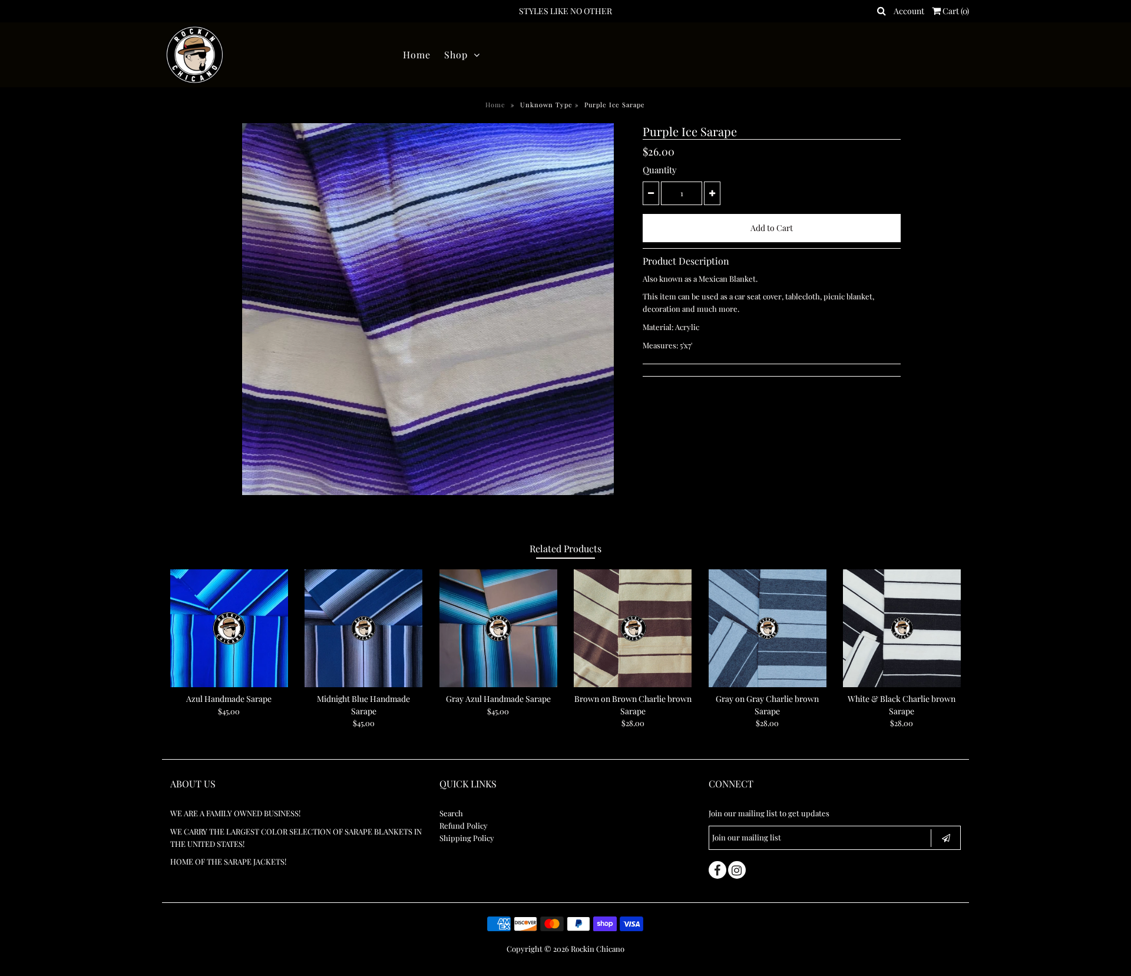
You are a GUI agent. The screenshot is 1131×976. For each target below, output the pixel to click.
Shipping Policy (466, 838)
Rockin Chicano (597, 949)
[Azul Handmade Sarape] (229, 628)
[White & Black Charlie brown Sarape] (902, 628)
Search (451, 813)
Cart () (955, 11)
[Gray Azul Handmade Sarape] (498, 628)
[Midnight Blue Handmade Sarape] (363, 628)
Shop (456, 54)
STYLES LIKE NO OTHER (565, 11)
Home (417, 54)
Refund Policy (463, 825)
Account (909, 11)
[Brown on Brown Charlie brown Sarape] (633, 628)
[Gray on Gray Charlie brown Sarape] (767, 628)
